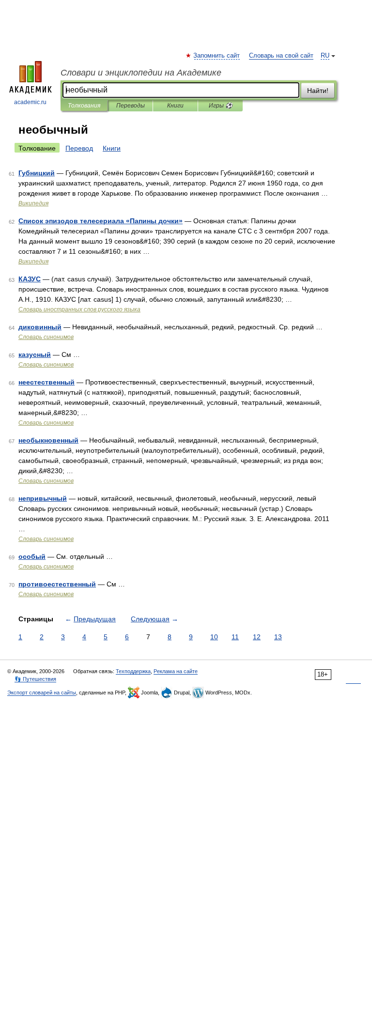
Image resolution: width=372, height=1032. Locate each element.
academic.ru (30, 102)
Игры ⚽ (220, 105)
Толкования (84, 105)
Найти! (317, 90)
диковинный (40, 327)
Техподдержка (133, 671)
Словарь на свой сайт (281, 55)
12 (257, 637)
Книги (175, 105)
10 (214, 637)
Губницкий (36, 173)
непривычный (42, 498)
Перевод (79, 148)
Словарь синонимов (46, 337)
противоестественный (57, 584)
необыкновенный (48, 440)
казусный (34, 354)
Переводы (130, 105)
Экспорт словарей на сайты (41, 692)
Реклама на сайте (176, 671)
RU (325, 55)
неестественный (46, 382)
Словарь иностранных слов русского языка (79, 309)
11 (235, 637)
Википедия (33, 203)
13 (278, 637)
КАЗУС (29, 279)
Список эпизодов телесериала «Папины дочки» (100, 221)
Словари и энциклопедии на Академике (141, 72)
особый (32, 556)
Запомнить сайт (217, 55)
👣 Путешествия (35, 679)
